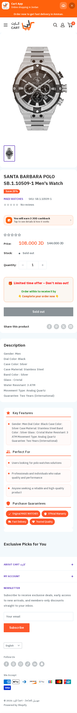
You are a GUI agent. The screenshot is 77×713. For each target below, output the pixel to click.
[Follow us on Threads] (13, 664)
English (10, 645)
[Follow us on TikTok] (27, 664)
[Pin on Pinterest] (56, 326)
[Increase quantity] (43, 265)
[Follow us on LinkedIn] (34, 664)
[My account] (62, 25)
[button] (12, 235)
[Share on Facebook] (49, 326)
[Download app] (63, 5)
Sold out (39, 312)
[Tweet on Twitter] (63, 326)
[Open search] (55, 25)
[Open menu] (5, 25)
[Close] (72, 5)
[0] (70, 25)
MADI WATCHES (13, 199)
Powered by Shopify (15, 705)
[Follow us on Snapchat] (41, 664)
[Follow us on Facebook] (6, 664)
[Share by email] (70, 326)
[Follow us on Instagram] (20, 664)
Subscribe (16, 628)
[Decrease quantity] (23, 265)
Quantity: (10, 265)
